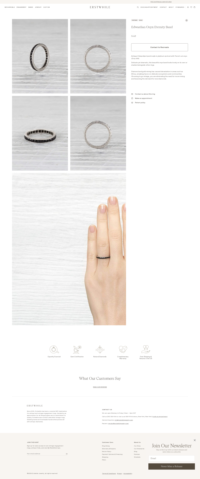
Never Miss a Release (171, 466)
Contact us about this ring (145, 94)
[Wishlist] (191, 7)
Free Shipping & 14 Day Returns (151, 1)
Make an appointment (143, 98)
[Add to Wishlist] (186, 20)
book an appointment (160, 416)
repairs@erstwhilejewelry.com (118, 423)
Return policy (140, 102)
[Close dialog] (195, 440)
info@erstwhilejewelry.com (124, 420)
